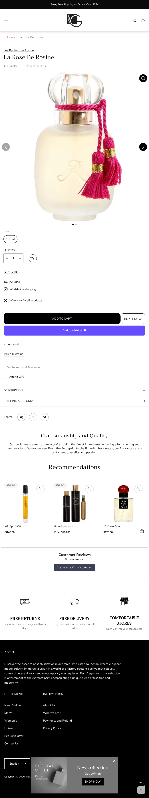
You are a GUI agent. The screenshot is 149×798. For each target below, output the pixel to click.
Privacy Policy (52, 728)
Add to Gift (16, 376)
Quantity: (10, 250)
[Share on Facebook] (33, 417)
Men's (8, 713)
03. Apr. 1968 (13, 526)
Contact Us (11, 744)
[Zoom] (143, 78)
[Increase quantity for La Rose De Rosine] (20, 258)
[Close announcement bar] (143, 4)
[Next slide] (143, 147)
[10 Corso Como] (123, 503)
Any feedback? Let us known (74, 567)
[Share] (21, 417)
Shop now (92, 782)
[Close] (114, 761)
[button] (73, 224)
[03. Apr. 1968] (25, 503)
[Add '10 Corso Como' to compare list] (139, 489)
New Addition (13, 705)
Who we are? (52, 713)
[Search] (135, 21)
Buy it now (133, 319)
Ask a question (13, 354)
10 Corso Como (112, 526)
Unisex (8, 728)
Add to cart (62, 319)
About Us (49, 705)
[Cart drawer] (143, 21)
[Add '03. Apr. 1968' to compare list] (41, 489)
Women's (10, 721)
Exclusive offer (13, 736)
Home (11, 37)
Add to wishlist (72, 330)
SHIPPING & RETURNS (19, 401)
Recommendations (74, 468)
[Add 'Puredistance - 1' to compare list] (90, 489)
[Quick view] (142, 531)
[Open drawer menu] (6, 21)
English (14, 764)
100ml (10, 239)
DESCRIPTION (13, 390)
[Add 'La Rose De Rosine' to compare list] (33, 258)
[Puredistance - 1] (74, 503)
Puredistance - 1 (63, 526)
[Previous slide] (6, 147)
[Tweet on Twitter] (45, 417)
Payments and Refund (57, 721)
